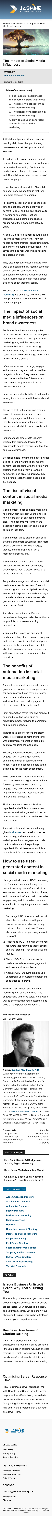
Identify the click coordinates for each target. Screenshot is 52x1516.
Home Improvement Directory (21, 1229)
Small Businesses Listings (19, 1261)
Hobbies (10, 1224)
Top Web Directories (16, 1266)
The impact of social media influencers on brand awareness (27, 97)
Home (6, 23)
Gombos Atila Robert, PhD (25, 1070)
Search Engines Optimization (21, 1247)
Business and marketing (18, 1215)
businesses (15, 832)
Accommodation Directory (20, 1196)
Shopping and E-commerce (20, 1252)
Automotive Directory (17, 1206)
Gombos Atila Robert (14, 75)
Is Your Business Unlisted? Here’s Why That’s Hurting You (23, 1287)
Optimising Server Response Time (25, 1378)
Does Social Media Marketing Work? (24, 1170)
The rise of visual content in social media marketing (26, 105)
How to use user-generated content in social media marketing (26, 123)
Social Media (17, 23)
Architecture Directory (18, 1201)
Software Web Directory (18, 1257)
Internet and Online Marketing (21, 1233)
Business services (15, 1220)
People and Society (16, 1238)
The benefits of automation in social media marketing (27, 113)
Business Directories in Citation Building (20, 1332)
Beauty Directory (15, 1210)
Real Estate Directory (17, 1243)
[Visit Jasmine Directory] (26, 13)
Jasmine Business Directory (25, 1111)
